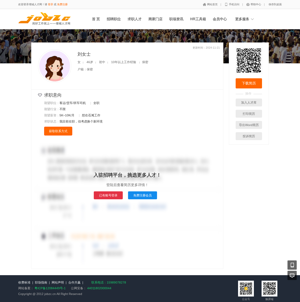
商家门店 (155, 19)
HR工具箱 (198, 19)
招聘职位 (114, 19)
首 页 (96, 19)
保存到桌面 (275, 4)
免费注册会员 (142, 195)
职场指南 (41, 282)
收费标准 (24, 282)
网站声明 (58, 282)
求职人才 (135, 19)
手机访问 (234, 4)
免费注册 (62, 4)
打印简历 (249, 113)
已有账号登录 (108, 195)
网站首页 (212, 4)
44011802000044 (98, 288)
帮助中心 (256, 4)
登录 (50, 4)
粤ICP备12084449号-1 (50, 288)
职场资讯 (176, 19)
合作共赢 (74, 282)
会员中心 (220, 19)
